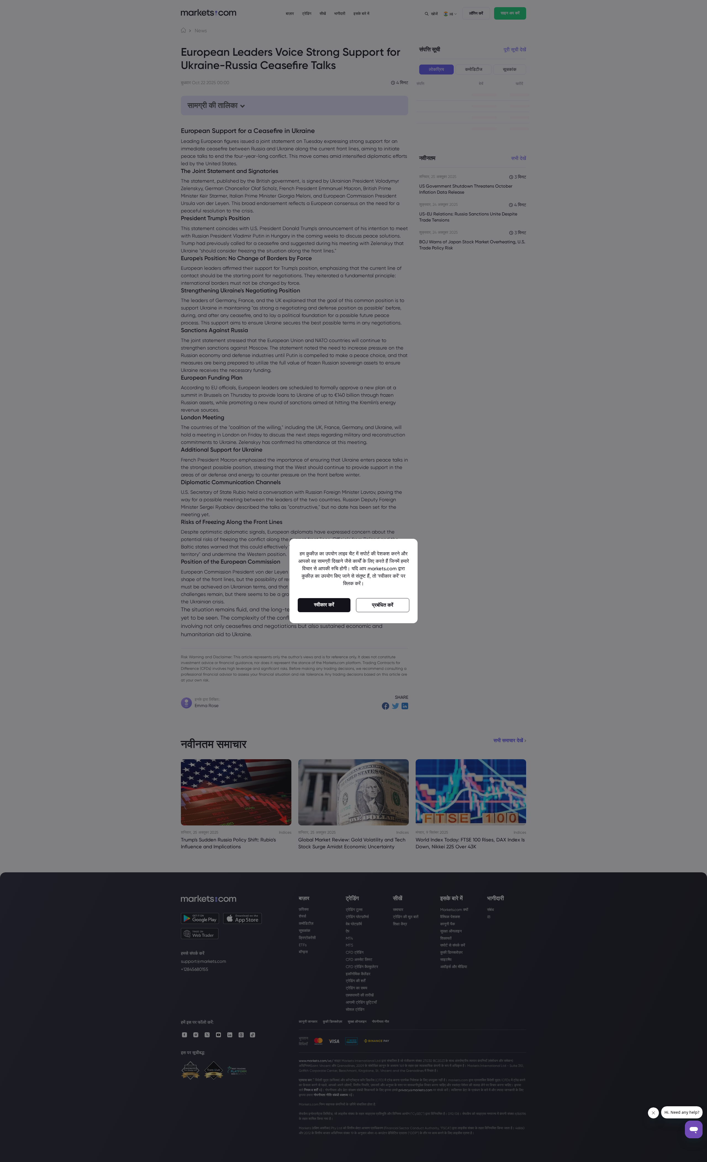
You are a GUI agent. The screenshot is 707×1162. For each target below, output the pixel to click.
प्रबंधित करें (382, 605)
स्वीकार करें (324, 605)
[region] (353, 581)
